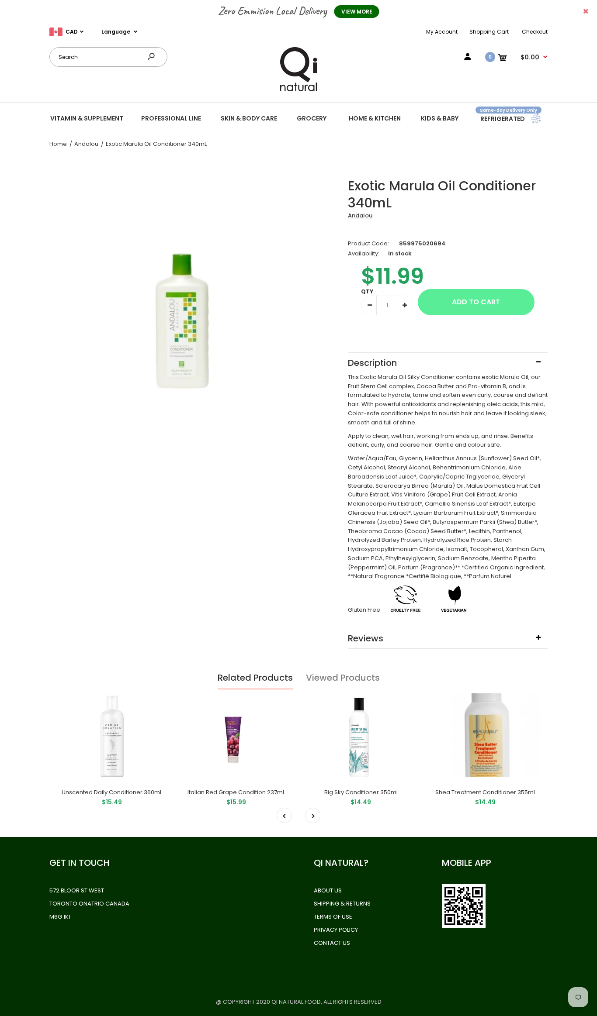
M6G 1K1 (59, 917)
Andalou (360, 215)
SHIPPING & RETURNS (342, 903)
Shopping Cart (489, 31)
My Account (442, 31)
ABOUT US (328, 890)
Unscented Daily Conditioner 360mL (112, 792)
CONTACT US (332, 943)
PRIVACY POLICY (336, 930)
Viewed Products (343, 678)
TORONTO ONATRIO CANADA (89, 903)
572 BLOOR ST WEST (76, 890)
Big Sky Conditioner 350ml (361, 792)
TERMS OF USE (333, 917)
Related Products (255, 678)
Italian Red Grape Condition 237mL (236, 792)
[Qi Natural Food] (298, 90)
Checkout (535, 31)
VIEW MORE (356, 11)
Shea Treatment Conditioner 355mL (485, 792)
